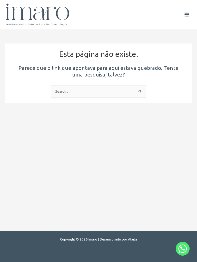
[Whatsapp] (183, 249)
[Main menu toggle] (187, 14)
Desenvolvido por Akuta (118, 239)
